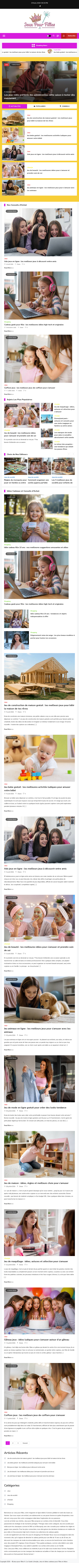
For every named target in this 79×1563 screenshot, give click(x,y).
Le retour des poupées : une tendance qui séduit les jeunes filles (63, 446)
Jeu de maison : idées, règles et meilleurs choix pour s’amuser (36, 1183)
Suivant (25, 1443)
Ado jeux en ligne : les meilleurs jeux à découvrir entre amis (50, 154)
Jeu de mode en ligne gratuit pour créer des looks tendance (35, 1107)
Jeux (45, 64)
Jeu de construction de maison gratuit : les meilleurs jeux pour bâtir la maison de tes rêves (36, 1458)
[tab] (14, 106)
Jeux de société (23, 477)
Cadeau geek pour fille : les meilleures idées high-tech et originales (34, 324)
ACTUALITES (15, 106)
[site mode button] (49, 36)
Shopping (7, 322)
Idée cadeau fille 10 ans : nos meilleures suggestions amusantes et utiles (36, 547)
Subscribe (71, 36)
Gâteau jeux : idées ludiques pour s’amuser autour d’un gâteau (36, 1339)
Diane (18, 264)
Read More (8, 268)
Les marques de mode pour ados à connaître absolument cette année (64, 435)
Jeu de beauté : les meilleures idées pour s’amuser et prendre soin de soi (30, 1471)
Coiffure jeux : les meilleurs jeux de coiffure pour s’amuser (29, 388)
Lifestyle (30, 167)
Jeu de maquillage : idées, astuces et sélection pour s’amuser (64, 409)
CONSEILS (65, 106)
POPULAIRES (40, 106)
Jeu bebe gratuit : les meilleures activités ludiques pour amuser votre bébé (31, 1463)
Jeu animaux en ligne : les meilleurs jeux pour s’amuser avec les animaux (30, 1476)
